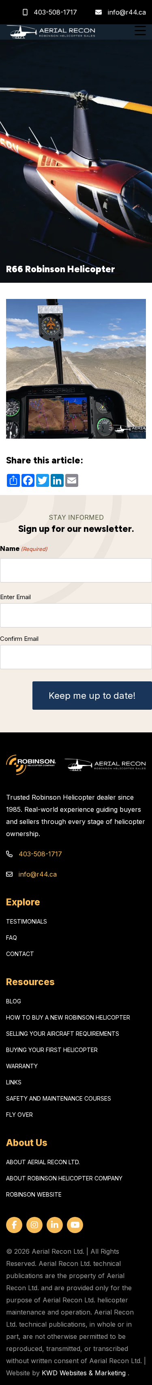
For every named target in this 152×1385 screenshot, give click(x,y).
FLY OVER (19, 1114)
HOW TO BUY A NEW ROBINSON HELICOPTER (68, 1017)
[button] (140, 31)
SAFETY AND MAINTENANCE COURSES (58, 1098)
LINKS (13, 1082)
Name (23, 548)
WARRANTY (22, 1066)
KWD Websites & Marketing (84, 1373)
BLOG (13, 1001)
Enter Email (15, 597)
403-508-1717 (54, 12)
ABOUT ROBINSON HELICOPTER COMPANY (64, 1178)
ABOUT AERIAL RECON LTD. (43, 1162)
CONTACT (20, 953)
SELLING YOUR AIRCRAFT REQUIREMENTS (62, 1033)
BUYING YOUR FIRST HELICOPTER (52, 1049)
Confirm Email (19, 638)
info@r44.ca (127, 12)
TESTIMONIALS (26, 921)
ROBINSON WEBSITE (34, 1194)
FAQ (11, 937)
